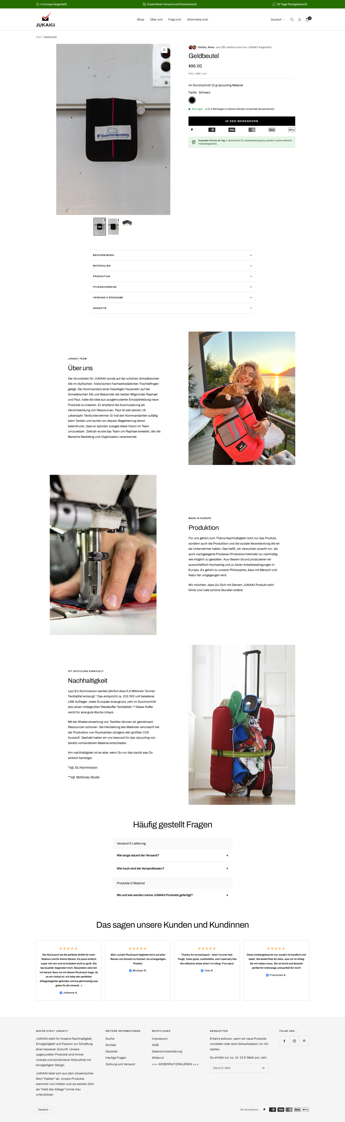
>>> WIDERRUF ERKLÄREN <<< (175, 1064)
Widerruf (158, 1057)
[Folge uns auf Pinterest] (304, 1041)
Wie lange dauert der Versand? (138, 855)
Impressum (160, 1038)
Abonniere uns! (197, 19)
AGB (155, 1045)
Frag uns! (174, 19)
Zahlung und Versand (120, 1064)
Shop (140, 19)
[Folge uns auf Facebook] (284, 1041)
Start (39, 37)
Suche (109, 1038)
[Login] (299, 19)
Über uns (156, 19)
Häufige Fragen (115, 1057)
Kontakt (110, 1045)
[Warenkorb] (307, 19)
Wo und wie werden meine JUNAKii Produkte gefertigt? (155, 895)
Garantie (100, 308)
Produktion (101, 276)
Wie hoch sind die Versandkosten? (140, 868)
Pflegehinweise (105, 287)
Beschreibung (103, 255)
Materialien (102, 266)
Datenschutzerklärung (167, 1051)
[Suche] (292, 19)
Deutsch (276, 19)
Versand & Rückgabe (108, 297)
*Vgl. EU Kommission (83, 767)
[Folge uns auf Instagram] (294, 1041)
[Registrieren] (263, 1068)
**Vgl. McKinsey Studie (83, 777)
